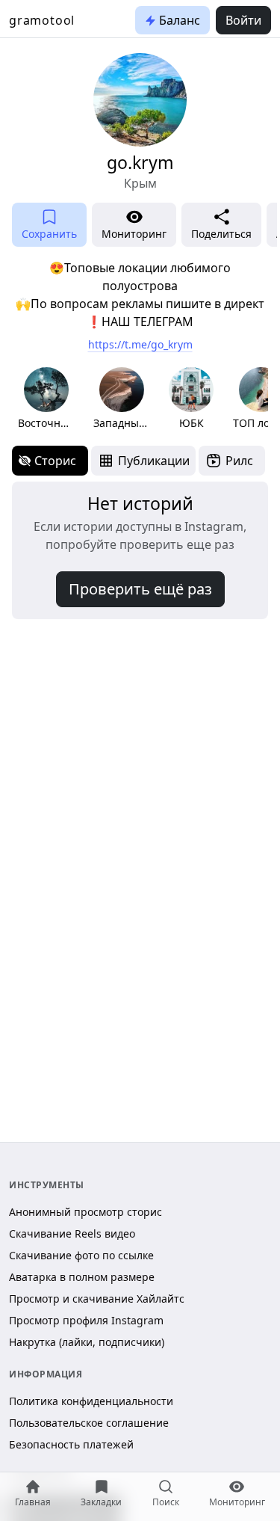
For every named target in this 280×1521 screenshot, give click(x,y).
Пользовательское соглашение (89, 1423)
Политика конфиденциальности (91, 1401)
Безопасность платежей (71, 1444)
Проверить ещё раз (140, 589)
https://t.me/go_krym (140, 344)
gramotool (42, 20)
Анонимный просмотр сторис (85, 1212)
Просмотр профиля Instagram (86, 1320)
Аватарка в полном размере (82, 1277)
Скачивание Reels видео (72, 1233)
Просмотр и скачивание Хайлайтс (96, 1298)
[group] (46, 399)
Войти (243, 20)
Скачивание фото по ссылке (81, 1255)
